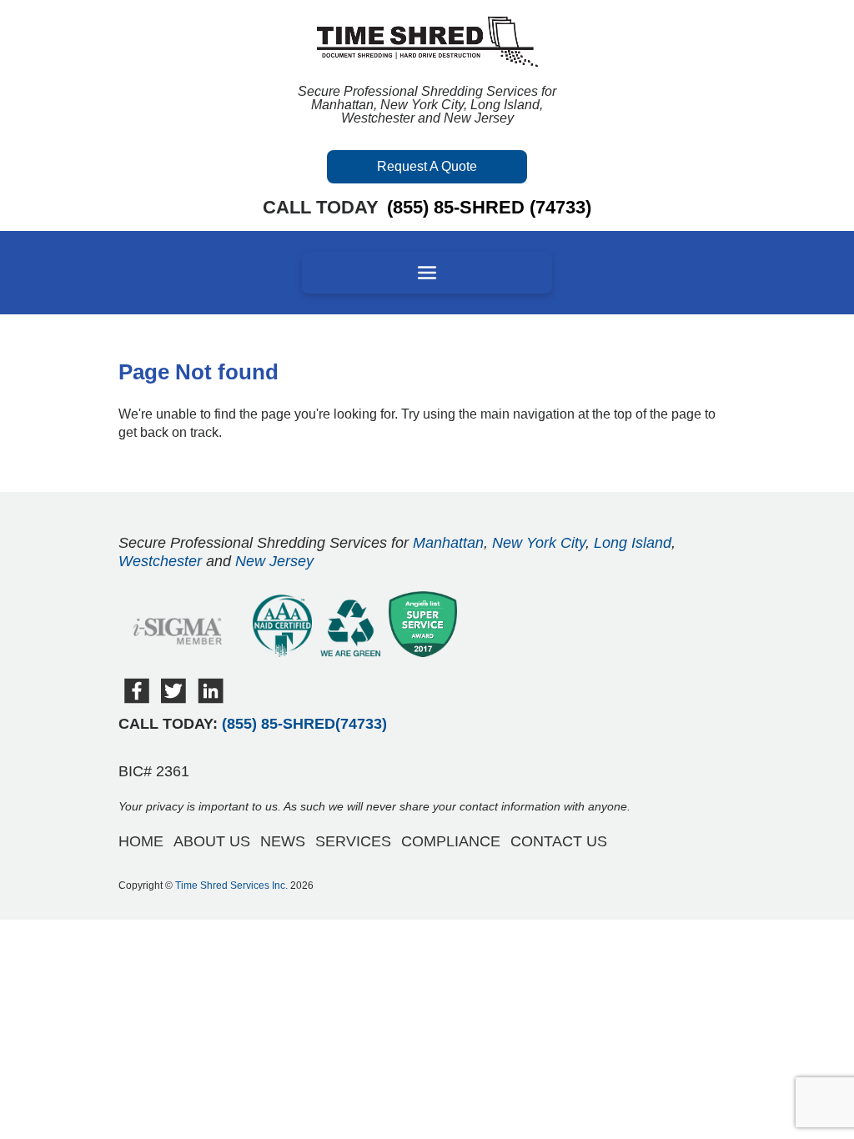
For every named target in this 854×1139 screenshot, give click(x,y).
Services (353, 841)
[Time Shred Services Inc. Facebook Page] (136, 699)
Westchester (160, 561)
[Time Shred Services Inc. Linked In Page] (211, 699)
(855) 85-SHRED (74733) (489, 207)
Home (140, 841)
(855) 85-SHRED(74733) (304, 723)
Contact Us (558, 841)
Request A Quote (427, 166)
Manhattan (448, 542)
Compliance (450, 841)
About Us (211, 841)
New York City (538, 542)
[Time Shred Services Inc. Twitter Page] (173, 699)
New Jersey (274, 561)
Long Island (632, 542)
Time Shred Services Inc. (231, 885)
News (282, 841)
